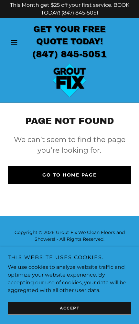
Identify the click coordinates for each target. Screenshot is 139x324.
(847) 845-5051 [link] (69, 54)
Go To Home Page (69, 175)
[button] (17, 42)
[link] (69, 80)
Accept (69, 308)
